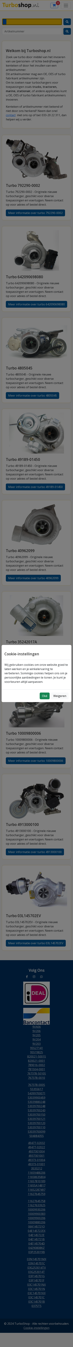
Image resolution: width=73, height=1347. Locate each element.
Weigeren (59, 696)
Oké (44, 696)
